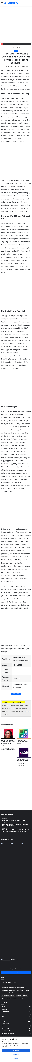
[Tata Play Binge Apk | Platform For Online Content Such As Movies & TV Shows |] (24, 752)
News (3, 1021)
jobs (3, 1016)
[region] (16, 1049)
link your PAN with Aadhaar (8, 995)
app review (8, 982)
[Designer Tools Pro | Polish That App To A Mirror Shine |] (6, 846)
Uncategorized (6, 1030)
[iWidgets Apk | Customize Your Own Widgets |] (24, 733)
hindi (22, 990)
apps (15, 982)
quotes (3, 998)
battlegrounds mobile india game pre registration (13, 987)
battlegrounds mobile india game (9, 985)
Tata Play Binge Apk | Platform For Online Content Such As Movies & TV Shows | (23, 761)
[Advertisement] (16, 26)
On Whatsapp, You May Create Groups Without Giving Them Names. (8, 749)
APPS (18, 47)
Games (4, 1014)
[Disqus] (16, 788)
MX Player (18, 995)
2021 (3, 982)
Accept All (16, 1050)
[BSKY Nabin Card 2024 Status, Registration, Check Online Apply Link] (16, 961)
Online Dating (5, 1023)
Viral (3, 1035)
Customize (16, 1054)
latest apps (4, 992)
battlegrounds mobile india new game (10, 990)
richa (8, 998)
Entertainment (5, 1011)
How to (27, 990)
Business (4, 1009)
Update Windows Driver (8, 1033)
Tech (3, 1026)
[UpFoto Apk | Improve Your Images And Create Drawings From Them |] (8, 733)
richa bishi (14, 998)
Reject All (16, 1058)
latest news (19, 992)
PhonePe (25, 995)
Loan (3, 1018)
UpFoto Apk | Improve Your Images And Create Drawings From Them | (8, 741)
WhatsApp (21, 998)
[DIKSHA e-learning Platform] (6, 961)
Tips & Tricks (5, 1028)
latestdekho (12, 992)
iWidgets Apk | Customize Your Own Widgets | (22, 741)
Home (14, 47)
